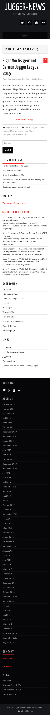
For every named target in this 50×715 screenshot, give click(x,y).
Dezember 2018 (9, 464)
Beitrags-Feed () (11, 685)
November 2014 (9, 587)
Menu (25, 36)
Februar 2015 (8, 574)
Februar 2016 (8, 532)
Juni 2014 (6, 610)
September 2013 (9, 638)
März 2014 (7, 624)
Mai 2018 (6, 482)
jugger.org (6, 356)
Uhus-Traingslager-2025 (13, 175)
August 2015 (8, 551)
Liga (8, 127)
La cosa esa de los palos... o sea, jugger (20, 366)
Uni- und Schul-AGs (11, 321)
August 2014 (8, 601)
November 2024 (9, 413)
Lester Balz (37, 79)
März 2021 (7, 423)
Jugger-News (25, 7)
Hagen (34, 127)
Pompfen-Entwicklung (12, 170)
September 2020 (9, 436)
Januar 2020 (8, 441)
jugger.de (6, 347)
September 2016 (9, 514)
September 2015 (9, 546)
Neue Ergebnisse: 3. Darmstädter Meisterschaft (23, 249)
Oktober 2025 (8, 404)
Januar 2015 (8, 578)
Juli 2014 (6, 606)
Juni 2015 (6, 560)
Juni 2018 (6, 477)
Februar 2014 (8, 629)
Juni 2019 (6, 450)
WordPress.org (9, 694)
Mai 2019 (6, 455)
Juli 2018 (6, 473)
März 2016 (7, 528)
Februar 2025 (8, 409)
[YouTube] (36, 22)
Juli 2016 (6, 519)
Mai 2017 (6, 496)
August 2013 (8, 642)
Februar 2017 (8, 505)
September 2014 (9, 597)
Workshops (7, 330)
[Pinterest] (29, 22)
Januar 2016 (8, 537)
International (7, 294)
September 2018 (9, 468)
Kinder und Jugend (10, 298)
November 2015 (9, 542)
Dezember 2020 (9, 432)
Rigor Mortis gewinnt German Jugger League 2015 (20, 67)
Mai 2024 (6, 418)
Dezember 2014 (9, 583)
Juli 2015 (6, 555)
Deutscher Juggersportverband (16, 187)
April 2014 (6, 619)
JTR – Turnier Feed (17, 212)
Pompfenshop (8, 361)
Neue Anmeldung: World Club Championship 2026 (24, 259)
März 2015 (7, 569)
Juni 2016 (6, 523)
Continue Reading (25, 119)
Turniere (14, 127)
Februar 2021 (8, 427)
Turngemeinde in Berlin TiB (14, 134)
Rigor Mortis (29, 131)
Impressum (7, 659)
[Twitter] (22, 22)
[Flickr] (43, 22)
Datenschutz (7, 666)
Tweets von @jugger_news (14, 203)
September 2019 (9, 445)
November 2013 (9, 633)
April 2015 (6, 564)
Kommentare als (11, 690)
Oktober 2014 (8, 592)
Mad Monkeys (16, 131)
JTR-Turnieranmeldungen (13, 352)
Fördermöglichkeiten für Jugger (16, 166)
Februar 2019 (8, 459)
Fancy (5, 289)
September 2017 (9, 487)
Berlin (27, 127)
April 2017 (6, 500)
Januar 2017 (8, 510)
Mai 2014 (6, 615)
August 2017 (8, 491)
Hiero (19, 711)
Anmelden (6, 680)
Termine (6, 312)
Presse (5, 308)
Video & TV (7, 326)
